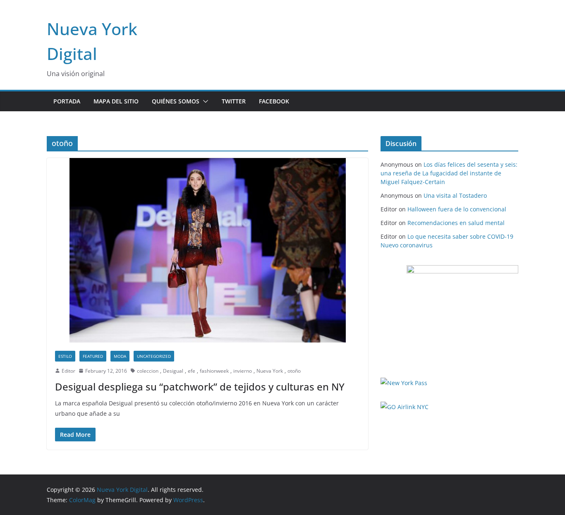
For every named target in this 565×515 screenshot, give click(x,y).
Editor (68, 370)
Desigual (173, 370)
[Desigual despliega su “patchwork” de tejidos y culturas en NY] (207, 250)
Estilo (65, 356)
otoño (294, 370)
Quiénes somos (175, 101)
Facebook (274, 101)
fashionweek (214, 370)
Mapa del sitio (116, 101)
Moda (120, 356)
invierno (242, 370)
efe (191, 370)
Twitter (234, 101)
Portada (66, 101)
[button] (203, 101)
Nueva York (269, 370)
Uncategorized (154, 356)
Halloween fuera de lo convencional (456, 209)
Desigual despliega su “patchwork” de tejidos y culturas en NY (200, 386)
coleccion (147, 370)
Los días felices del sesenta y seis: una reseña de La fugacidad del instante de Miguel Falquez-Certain (449, 173)
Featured (93, 356)
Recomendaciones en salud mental (456, 223)
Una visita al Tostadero (455, 195)
